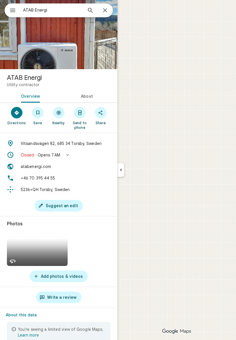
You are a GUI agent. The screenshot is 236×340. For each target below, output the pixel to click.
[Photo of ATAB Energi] (58, 34)
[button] (58, 155)
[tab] (29, 96)
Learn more (28, 335)
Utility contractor (23, 84)
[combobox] (52, 10)
